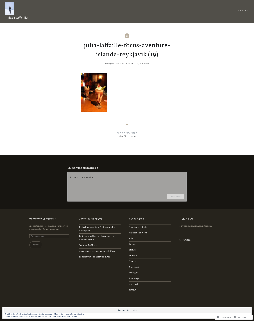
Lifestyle (133, 255)
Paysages (133, 272)
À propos (243, 11)
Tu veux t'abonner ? (42, 219)
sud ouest (133, 284)
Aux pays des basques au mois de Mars (97, 251)
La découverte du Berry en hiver (94, 257)
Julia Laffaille (16, 18)
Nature (132, 261)
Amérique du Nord (138, 232)
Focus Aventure (123, 63)
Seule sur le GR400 (88, 245)
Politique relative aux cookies (67, 316)
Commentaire (176, 196)
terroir (132, 290)
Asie (131, 238)
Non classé (134, 267)
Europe (132, 244)
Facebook (185, 240)
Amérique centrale (138, 227)
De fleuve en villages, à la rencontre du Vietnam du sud (97, 238)
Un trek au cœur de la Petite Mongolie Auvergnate (97, 229)
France (132, 250)
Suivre (36, 244)
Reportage (134, 278)
